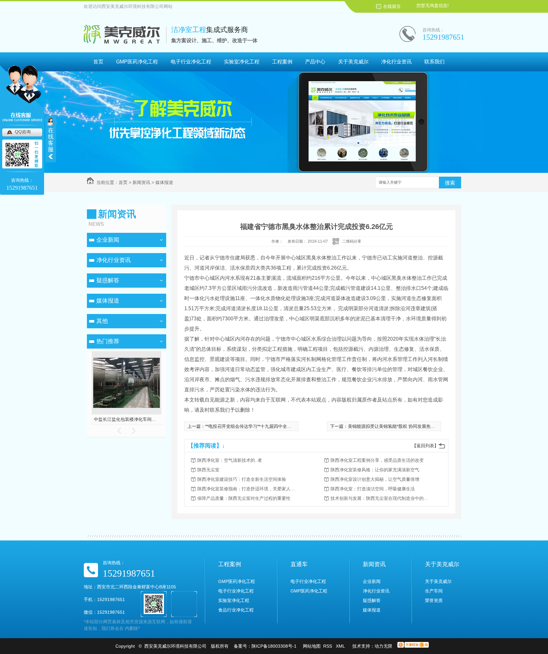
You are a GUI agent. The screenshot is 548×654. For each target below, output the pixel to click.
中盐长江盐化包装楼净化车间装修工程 (127, 419)
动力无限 (383, 646)
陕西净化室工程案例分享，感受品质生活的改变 (377, 460)
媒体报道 (164, 182)
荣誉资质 (434, 600)
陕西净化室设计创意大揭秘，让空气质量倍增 (374, 479)
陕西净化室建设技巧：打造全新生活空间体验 (241, 479)
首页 (98, 61)
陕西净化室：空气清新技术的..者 (229, 460)
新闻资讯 (141, 182)
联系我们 (434, 61)
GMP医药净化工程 (137, 61)
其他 (102, 321)
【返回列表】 (425, 445)
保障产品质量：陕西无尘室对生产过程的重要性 (243, 498)
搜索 (450, 183)
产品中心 (315, 61)
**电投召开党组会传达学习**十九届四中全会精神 (252, 426)
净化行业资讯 (396, 61)
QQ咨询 (23, 131)
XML (341, 646)
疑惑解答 (107, 280)
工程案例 (282, 61)
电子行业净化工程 (191, 61)
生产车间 (434, 590)
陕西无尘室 (208, 469)
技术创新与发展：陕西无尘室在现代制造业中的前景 (381, 498)
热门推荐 (107, 341)
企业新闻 (107, 240)
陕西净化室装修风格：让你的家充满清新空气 (374, 469)
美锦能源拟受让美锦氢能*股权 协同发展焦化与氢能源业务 (405, 426)
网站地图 (312, 646)
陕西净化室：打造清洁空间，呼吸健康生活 (372, 488)
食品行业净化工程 (236, 609)
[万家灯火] (413, 646)
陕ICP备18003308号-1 (274, 646)
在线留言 (392, 6)
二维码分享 (351, 241)
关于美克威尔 (353, 61)
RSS (328, 646)
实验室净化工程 (241, 61)
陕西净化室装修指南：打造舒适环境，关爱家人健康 (248, 488)
